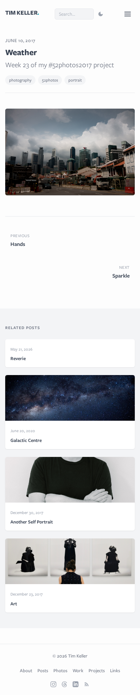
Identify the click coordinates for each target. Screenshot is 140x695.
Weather (21, 52)
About (26, 670)
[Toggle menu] (127, 14)
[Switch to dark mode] (100, 14)
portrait (75, 80)
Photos (60, 670)
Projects (97, 670)
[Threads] (64, 684)
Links (115, 670)
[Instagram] (53, 684)
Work (78, 670)
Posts (42, 670)
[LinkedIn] (75, 684)
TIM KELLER (22, 12)
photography (20, 80)
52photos (50, 80)
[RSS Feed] (87, 684)
